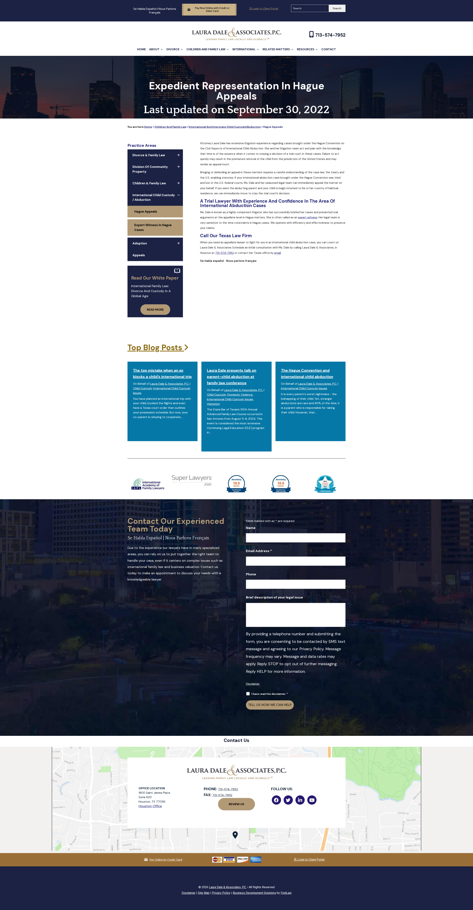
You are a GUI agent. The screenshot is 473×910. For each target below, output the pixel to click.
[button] (469, 883)
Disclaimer (253, 684)
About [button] (154, 49)
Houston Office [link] (150, 806)
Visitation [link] (213, 404)
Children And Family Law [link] (205, 49)
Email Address (259, 551)
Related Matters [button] (276, 49)
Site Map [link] (204, 893)
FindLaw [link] (286, 893)
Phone (251, 574)
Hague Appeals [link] (145, 211)
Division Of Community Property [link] (150, 169)
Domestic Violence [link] (240, 395)
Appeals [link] (138, 255)
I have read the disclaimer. (269, 694)
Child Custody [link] (142, 388)
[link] (236, 39)
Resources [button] (305, 49)
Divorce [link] (172, 49)
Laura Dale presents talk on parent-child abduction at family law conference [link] (231, 376)
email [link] (277, 253)
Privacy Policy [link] (221, 893)
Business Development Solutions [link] (254, 893)
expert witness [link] (307, 217)
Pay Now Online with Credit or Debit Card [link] (212, 9)
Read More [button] (155, 310)
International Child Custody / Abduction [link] (153, 197)
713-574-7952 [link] (330, 35)
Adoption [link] (139, 243)
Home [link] (141, 49)
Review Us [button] (236, 804)
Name (251, 528)
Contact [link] (328, 49)
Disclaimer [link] (188, 893)
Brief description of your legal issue (274, 597)
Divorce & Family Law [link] (148, 155)
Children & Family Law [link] (149, 183)
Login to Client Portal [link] (265, 8)
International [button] (244, 49)
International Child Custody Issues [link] (230, 399)
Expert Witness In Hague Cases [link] (153, 227)
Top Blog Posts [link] (155, 347)
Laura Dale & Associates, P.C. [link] (169, 384)
